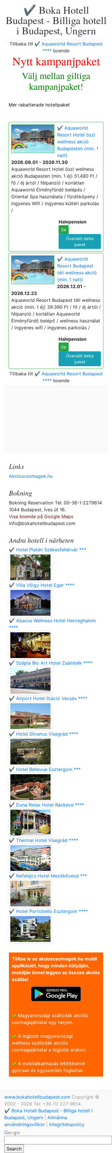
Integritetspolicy (66, 1124)
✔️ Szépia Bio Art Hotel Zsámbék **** (50, 663)
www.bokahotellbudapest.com (38, 1097)
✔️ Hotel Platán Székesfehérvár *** (47, 549)
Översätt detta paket (80, 241)
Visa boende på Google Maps (41, 516)
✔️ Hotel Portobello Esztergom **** (48, 911)
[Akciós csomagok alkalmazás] (56, 993)
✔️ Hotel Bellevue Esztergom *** (45, 769)
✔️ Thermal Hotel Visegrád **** (43, 840)
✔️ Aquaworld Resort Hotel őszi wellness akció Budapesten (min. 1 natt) (77, 141)
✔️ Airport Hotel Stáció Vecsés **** (48, 698)
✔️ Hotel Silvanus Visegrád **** (43, 734)
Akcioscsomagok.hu (31, 476)
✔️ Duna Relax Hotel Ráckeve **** (46, 805)
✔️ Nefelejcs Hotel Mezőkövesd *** (48, 876)
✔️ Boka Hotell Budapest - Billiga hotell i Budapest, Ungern (56, 20)
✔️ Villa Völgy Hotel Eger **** (41, 585)
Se (63, 229)
